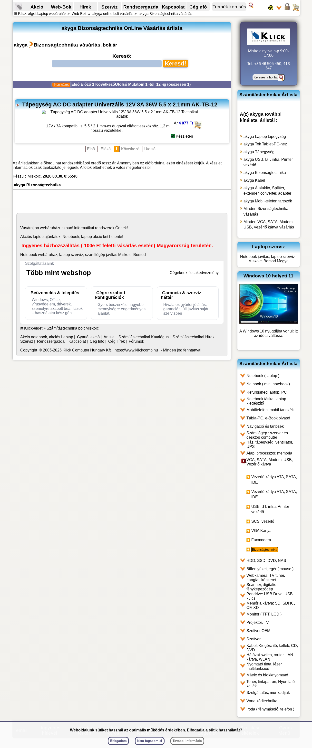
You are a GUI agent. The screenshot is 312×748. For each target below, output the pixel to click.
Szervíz (109, 6)
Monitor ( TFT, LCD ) (264, 614)
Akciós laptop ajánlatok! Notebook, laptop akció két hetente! (71, 237)
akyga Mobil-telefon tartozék (268, 201)
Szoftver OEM (258, 631)
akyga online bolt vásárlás (113, 13)
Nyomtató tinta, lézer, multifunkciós (264, 666)
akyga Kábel (254, 180)
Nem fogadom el (149, 741)
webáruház (49, 228)
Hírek (85, 6)
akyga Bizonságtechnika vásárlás (165, 13)
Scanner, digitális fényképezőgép (261, 587)
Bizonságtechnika (264, 549)
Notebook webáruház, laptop (45, 255)
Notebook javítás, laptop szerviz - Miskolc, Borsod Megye (268, 259)
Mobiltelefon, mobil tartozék (270, 410)
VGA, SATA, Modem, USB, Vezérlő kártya (269, 462)
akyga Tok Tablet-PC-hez (265, 144)
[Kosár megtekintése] (295, 9)
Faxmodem (261, 540)
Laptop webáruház (52, 13)
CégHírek (116, 341)
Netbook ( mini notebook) (268, 384)
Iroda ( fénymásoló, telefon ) (270, 709)
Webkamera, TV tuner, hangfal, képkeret (265, 577)
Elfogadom (118, 741)
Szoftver (253, 639)
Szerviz (26, 341)
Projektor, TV (257, 622)
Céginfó (198, 6)
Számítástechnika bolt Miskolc (73, 328)
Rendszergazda (140, 6)
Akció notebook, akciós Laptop (46, 337)
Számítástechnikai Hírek (193, 337)
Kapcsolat (173, 6)
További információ (187, 741)
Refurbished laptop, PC (266, 392)
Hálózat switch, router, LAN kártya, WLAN (269, 657)
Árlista (109, 337)
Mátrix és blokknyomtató (267, 675)
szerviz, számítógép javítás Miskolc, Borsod (108, 255)
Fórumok (136, 341)
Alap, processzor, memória (269, 453)
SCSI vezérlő (262, 521)
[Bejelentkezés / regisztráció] (287, 9)
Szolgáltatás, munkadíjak (268, 693)
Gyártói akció (88, 337)
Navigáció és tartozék (265, 426)
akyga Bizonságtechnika (265, 172)
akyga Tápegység (259, 152)
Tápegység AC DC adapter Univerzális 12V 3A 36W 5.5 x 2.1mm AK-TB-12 (119, 104)
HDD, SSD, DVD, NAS (266, 561)
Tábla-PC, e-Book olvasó (268, 418)
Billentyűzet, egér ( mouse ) (269, 569)
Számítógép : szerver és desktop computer (267, 435)
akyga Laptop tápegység (265, 136)
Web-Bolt (61, 6)
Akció (36, 6)
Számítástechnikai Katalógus (143, 337)
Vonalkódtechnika (261, 701)
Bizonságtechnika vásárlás (67, 44)
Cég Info (97, 341)
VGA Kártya (261, 531)
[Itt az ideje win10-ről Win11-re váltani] (268, 322)
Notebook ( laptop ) (262, 376)
